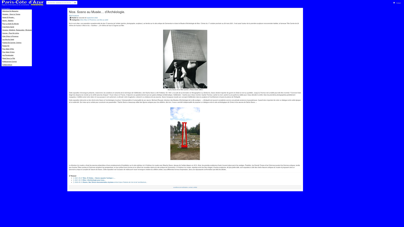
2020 (96, 18)
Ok (75, 3)
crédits (195, 187)
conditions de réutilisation (180, 187)
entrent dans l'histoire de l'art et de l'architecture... (110, 182)
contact (191, 187)
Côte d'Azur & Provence (88, 20)
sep (90, 18)
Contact (398, 3)
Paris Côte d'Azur (18, 5)
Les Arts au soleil (102, 20)
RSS (70, 16)
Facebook (75, 16)
